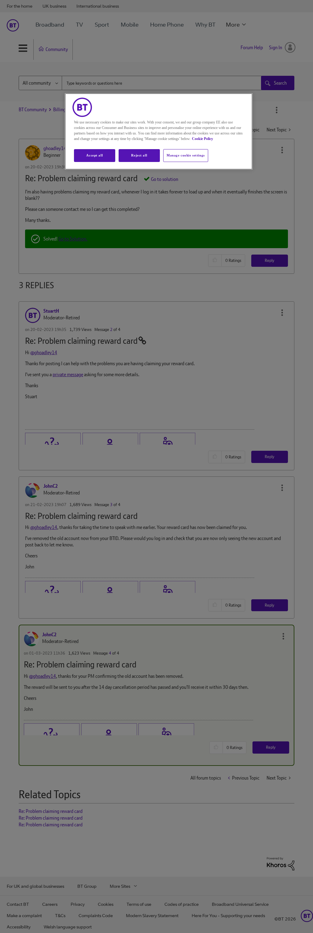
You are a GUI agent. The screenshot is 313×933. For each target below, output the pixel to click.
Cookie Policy (202, 139)
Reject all (139, 155)
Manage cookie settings (186, 155)
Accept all (94, 155)
